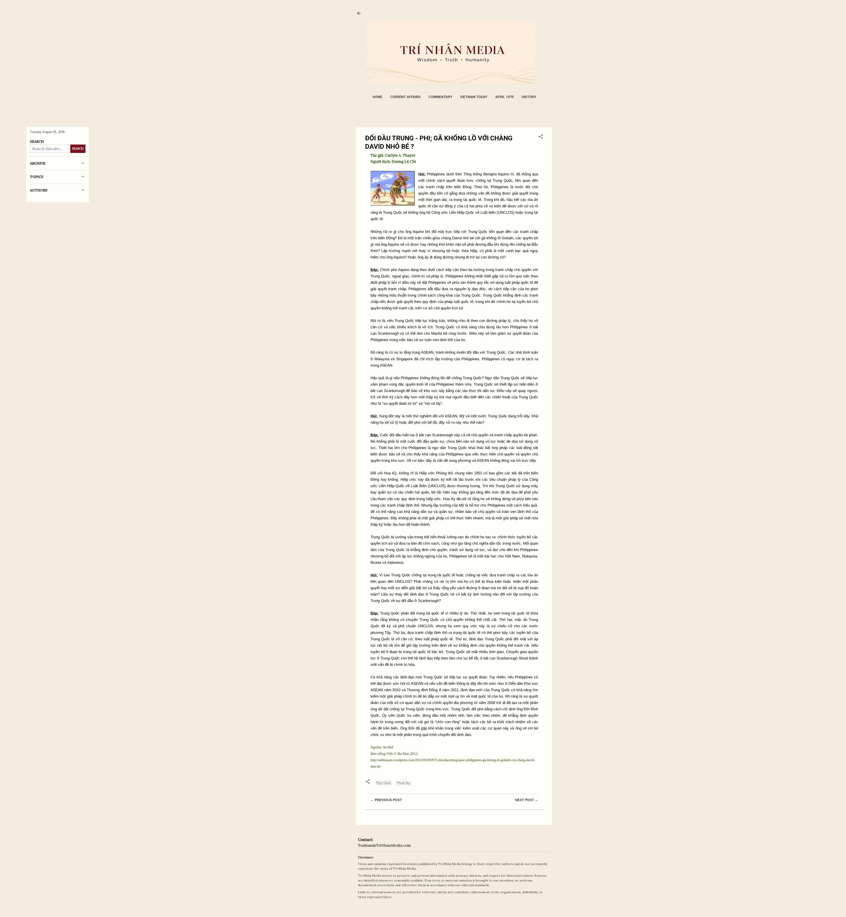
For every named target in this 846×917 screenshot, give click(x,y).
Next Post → (526, 800)
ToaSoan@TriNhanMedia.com (384, 845)
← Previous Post (386, 800)
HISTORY (529, 97)
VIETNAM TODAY (473, 97)
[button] (541, 137)
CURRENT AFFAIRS (405, 97)
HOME (377, 97)
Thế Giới (383, 783)
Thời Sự (403, 783)
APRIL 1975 (504, 97)
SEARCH (78, 148)
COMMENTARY (440, 97)
